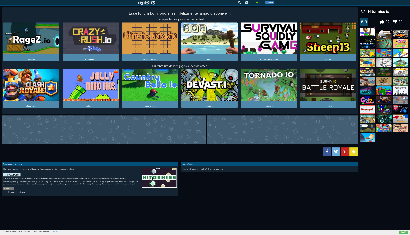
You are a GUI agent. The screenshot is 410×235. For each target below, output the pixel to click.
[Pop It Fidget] (384, 53)
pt (246, 3)
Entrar (260, 3)
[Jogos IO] (146, 2)
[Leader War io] (400, 128)
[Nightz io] (384, 43)
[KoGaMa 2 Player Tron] (367, 128)
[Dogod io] (367, 53)
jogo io (17, 169)
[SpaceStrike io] (367, 43)
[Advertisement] (180, 129)
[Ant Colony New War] (384, 81)
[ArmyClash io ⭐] (400, 34)
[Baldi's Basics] (367, 32)
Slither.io (120, 184)
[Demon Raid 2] (400, 81)
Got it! (403, 232)
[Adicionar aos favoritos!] (363, 12)
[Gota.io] (367, 100)
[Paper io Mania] (400, 119)
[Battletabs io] (400, 62)
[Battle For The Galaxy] (367, 119)
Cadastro (269, 3)
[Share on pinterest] (345, 151)
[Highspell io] (384, 72)
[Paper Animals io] (367, 62)
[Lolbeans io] (384, 128)
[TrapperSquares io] (400, 90)
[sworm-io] (384, 100)
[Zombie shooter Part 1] (400, 72)
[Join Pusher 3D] (400, 53)
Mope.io (132, 184)
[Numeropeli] (367, 109)
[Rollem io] (367, 72)
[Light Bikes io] (384, 119)
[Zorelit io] (400, 109)
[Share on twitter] (336, 151)
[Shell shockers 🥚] (384, 34)
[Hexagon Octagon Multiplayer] (384, 90)
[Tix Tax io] (400, 100)
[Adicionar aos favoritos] (353, 151)
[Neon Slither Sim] (367, 90)
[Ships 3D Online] (367, 81)
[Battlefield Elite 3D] (400, 43)
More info (55, 232)
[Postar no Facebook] (327, 151)
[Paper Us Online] (384, 62)
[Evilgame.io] (384, 109)
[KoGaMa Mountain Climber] (367, 137)
